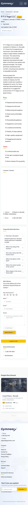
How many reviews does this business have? (13, 253)
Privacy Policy (5, 456)
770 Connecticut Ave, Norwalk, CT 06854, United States (12, 399)
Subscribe (21, 489)
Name (5, 298)
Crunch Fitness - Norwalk (10, 396)
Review (5, 313)
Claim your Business (6, 477)
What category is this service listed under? (13, 272)
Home (2, 12)
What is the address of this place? (13, 259)
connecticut (9, 12)
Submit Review (9, 332)
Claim (20, 17)
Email (5, 305)
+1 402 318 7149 (5, 435)
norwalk (16, 12)
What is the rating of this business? (12, 247)
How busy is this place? (12, 236)
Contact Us (4, 452)
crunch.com (8, 406)
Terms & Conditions (6, 454)
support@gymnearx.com (8, 440)
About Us (3, 449)
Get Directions (9, 355)
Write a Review (7, 30)
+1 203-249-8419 (17, 218)
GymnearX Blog (5, 465)
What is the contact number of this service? (13, 265)
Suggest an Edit (13, 341)
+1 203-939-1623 (9, 408)
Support (3, 468)
